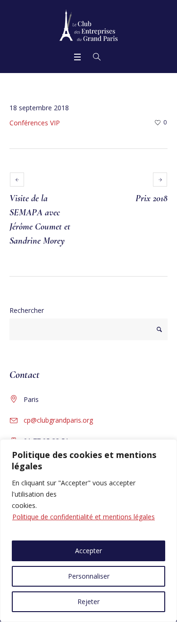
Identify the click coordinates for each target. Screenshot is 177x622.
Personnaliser (89, 576)
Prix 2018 (151, 198)
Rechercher (26, 310)
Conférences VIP (34, 122)
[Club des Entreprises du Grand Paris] (88, 25)
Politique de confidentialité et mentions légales (83, 516)
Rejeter (88, 601)
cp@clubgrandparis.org (58, 420)
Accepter (88, 550)
